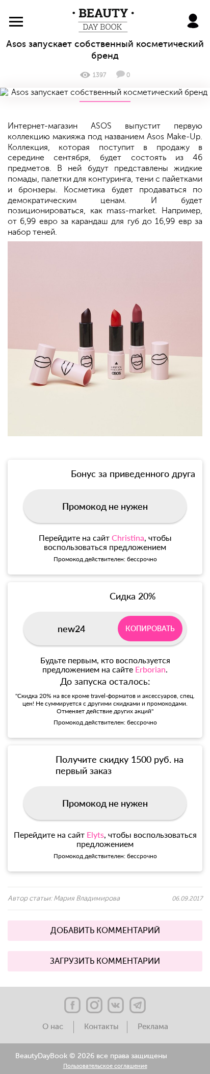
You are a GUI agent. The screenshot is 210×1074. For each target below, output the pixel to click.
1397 (99, 75)
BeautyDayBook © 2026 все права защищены (91, 1056)
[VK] (116, 1005)
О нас (53, 1026)
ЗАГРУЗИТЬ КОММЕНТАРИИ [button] (105, 961)
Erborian (150, 669)
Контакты (101, 1026)
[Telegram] (137, 1005)
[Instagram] (94, 1005)
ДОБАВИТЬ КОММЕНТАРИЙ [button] (105, 930)
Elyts (95, 834)
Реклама (153, 1026)
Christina (128, 537)
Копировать (150, 628)
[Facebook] (72, 1005)
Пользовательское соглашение (105, 1066)
